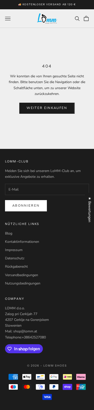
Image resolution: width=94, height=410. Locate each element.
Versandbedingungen (21, 275)
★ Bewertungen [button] (89, 209)
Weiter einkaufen (47, 108)
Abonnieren (26, 205)
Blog (8, 233)
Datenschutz (14, 258)
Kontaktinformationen (22, 241)
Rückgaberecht (16, 266)
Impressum (14, 250)
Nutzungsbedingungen (22, 283)
